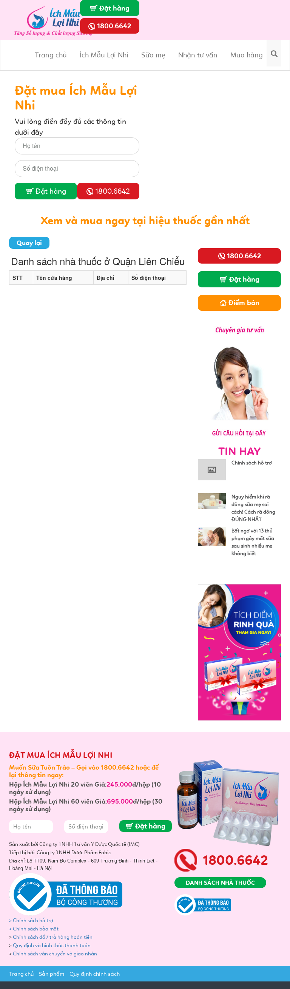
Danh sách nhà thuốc (220, 882)
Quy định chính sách (94, 973)
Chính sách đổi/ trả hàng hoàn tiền (53, 937)
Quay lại (29, 243)
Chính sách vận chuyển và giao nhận (55, 953)
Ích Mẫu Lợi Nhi (104, 55)
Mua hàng (246, 55)
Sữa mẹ (153, 55)
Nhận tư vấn (198, 55)
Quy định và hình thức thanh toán (52, 945)
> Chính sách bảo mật (34, 929)
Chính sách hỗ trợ (251, 463)
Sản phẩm (51, 973)
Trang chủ (51, 55)
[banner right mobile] (239, 651)
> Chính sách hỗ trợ (31, 920)
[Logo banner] (56, 19)
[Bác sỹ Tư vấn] (239, 380)
